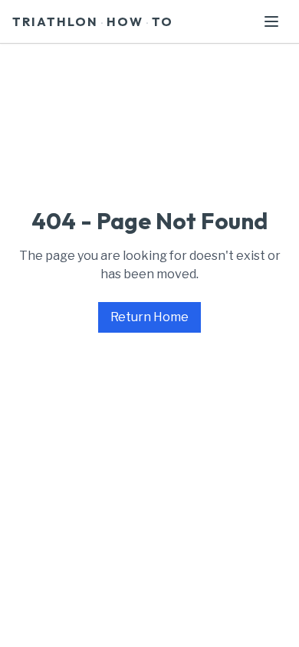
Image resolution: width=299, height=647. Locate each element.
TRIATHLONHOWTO (92, 21)
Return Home (149, 317)
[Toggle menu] (271, 21)
